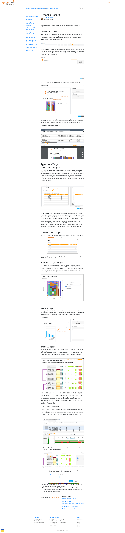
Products (36, 517)
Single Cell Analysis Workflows (69, 508)
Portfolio (78, 525)
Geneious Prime (37, 520)
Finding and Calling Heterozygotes (70, 506)
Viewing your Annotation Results (52, 8)
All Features (51, 519)
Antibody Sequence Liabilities (69, 498)
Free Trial (62, 519)
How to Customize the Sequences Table (31, 41)
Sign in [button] (109, 2)
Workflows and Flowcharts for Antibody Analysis (73, 503)
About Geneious (80, 519)
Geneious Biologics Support (31, 8)
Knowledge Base (41, 8)
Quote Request (63, 522)
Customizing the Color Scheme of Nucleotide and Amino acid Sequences (32, 46)
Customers (79, 520)
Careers (78, 526)
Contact (78, 528)
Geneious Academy (53, 525)
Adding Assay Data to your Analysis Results (32, 28)
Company (79, 517)
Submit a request (55, 497)
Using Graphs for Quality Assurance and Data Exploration (32, 18)
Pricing (61, 520)
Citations (78, 522)
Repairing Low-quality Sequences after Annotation (31, 23)
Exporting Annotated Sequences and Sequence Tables (31, 33)
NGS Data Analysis (53, 522)
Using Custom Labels (31, 37)
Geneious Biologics (38, 519)
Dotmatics (79, 523)
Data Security (52, 523)
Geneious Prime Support (39, 522)
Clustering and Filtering (54, 520)
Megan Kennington (48, 17)
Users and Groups (66, 501)
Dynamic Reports (30, 50)
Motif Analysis (51, 237)
